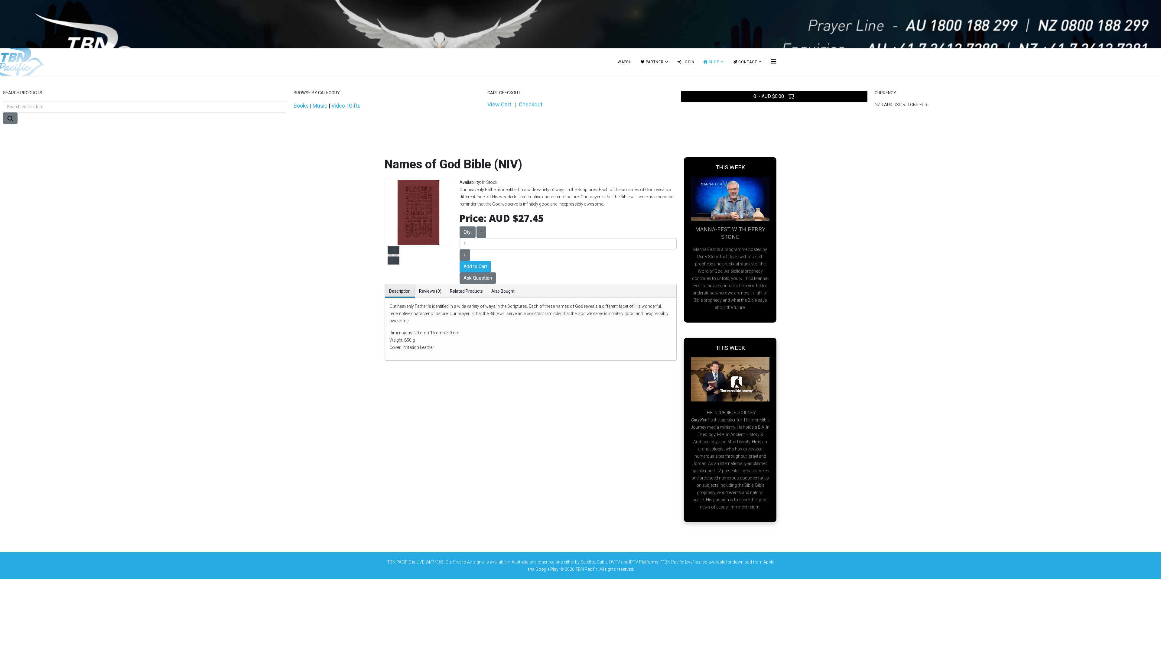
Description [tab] (400, 291)
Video (338, 105)
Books (301, 105)
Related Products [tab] (466, 291)
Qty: (467, 232)
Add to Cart (475, 266)
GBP (914, 104)
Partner (654, 62)
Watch (625, 62)
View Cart (499, 104)
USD (897, 104)
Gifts (355, 105)
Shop (713, 62)
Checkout (530, 104)
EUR (923, 104)
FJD (906, 104)
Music (320, 105)
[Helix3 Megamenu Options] (773, 61)
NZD (879, 104)
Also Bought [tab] (503, 291)
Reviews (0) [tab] (430, 291)
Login (687, 62)
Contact (747, 62)
